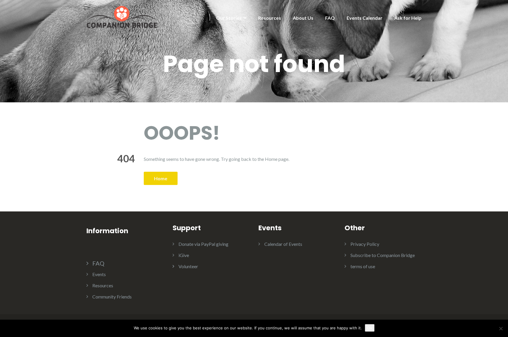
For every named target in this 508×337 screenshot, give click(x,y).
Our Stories (229, 18)
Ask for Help (408, 18)
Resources (269, 18)
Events (99, 274)
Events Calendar (364, 18)
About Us (303, 18)
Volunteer (188, 266)
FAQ (330, 18)
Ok (369, 328)
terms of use (362, 266)
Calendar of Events (283, 244)
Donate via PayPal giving (203, 244)
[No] (501, 328)
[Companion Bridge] (121, 16)
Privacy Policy (364, 244)
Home (160, 178)
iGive (183, 255)
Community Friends (112, 296)
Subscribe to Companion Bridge (382, 255)
